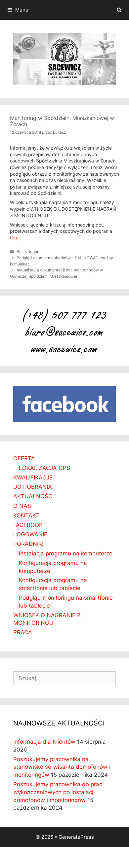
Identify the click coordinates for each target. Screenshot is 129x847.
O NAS (22, 506)
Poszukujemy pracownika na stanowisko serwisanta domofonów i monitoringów (61, 767)
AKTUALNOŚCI (33, 496)
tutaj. (15, 237)
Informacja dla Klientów (44, 741)
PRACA (22, 632)
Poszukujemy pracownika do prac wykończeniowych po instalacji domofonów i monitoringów (57, 792)
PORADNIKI (28, 544)
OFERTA (24, 458)
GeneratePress (76, 837)
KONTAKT (26, 515)
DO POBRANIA (32, 486)
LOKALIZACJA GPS (44, 468)
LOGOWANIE (30, 534)
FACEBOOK (28, 525)
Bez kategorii (28, 251)
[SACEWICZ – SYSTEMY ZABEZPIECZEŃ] (64, 58)
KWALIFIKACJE (33, 477)
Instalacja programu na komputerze (65, 553)
